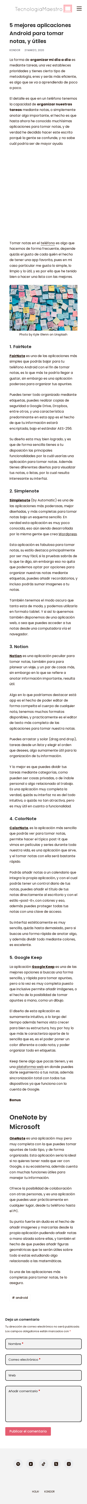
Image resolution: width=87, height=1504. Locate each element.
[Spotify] (18, 1464)
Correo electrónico (24, 1359)
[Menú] (79, 8)
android (20, 1298)
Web (12, 1375)
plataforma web (30, 1066)
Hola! (35, 1491)
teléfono (48, 243)
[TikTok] (43, 1464)
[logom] (43, 8)
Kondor (49, 1491)
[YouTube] (30, 1464)
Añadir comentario (24, 1391)
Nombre (15, 1344)
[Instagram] (68, 1464)
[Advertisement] (43, 195)
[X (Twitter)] (56, 1464)
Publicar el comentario (28, 1431)
